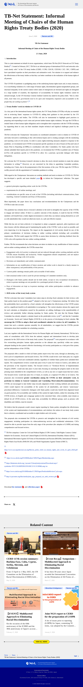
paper (38, 178)
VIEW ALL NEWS (41, 642)
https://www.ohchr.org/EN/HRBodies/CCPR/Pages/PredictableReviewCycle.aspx (34, 471)
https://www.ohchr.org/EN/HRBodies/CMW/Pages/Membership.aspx (30, 458)
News (13, 655)
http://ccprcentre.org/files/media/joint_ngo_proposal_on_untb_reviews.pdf (31, 476)
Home (6, 655)
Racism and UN (47, 36)
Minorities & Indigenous (53, 588)
